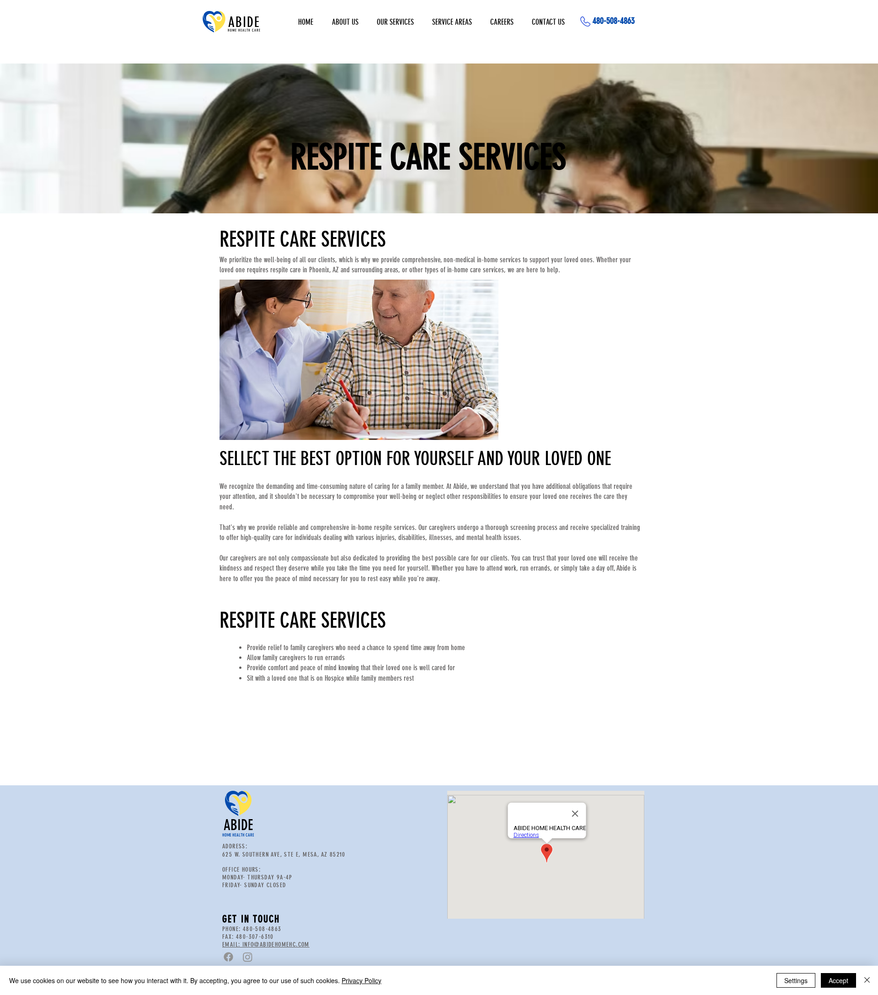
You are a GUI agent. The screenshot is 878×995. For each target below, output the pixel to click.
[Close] (867, 980)
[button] (395, 22)
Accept (838, 980)
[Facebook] (228, 957)
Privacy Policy (361, 980)
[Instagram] (247, 957)
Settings (796, 980)
